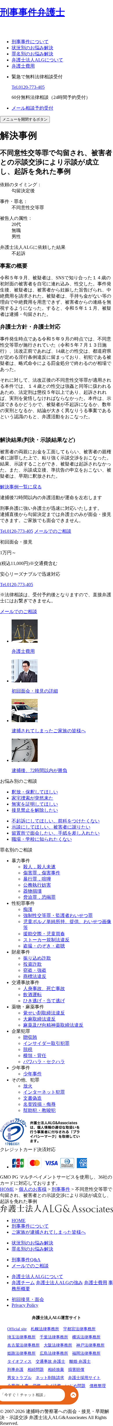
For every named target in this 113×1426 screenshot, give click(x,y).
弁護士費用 (23, 66)
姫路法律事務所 (21, 1353)
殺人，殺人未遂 (39, 866)
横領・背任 (34, 1055)
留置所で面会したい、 (56, 833)
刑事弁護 (15, 1369)
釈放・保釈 (35, 791)
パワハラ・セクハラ (44, 1061)
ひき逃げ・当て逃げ (44, 1000)
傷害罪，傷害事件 (41, 872)
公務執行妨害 (37, 885)
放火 (27, 1085)
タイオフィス (19, 1361)
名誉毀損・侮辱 (39, 1104)
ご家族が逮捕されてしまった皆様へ (49, 1232)
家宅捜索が (32, 798)
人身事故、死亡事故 (44, 988)
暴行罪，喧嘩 (37, 878)
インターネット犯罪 (44, 1092)
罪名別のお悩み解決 (32, 53)
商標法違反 (34, 976)
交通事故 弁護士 (50, 1361)
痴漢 (27, 909)
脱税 (27, 1049)
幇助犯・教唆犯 (39, 1110)
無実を (35, 804)
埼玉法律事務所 (21, 1337)
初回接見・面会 (28, 1299)
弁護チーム (23, 1282)
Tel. (28, 87)
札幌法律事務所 (45, 1329)
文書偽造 (32, 1098)
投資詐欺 (32, 964)
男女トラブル (19, 1378)
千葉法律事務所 (54, 1337)
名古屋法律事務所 (23, 1345)
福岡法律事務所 (86, 1353)
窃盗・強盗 (34, 970)
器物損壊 (32, 891)
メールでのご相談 (52, 531)
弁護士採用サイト (84, 1378)
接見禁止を (35, 810)
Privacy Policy (25, 1305)
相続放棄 (56, 1369)
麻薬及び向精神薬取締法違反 (53, 1025)
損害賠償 (76, 1369)
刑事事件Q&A (26, 1259)
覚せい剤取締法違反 (44, 1012)
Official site (17, 1329)
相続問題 (36, 1369)
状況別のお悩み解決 (32, 47)
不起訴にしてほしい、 (56, 820)
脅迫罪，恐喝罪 (39, 897)
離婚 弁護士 (80, 1361)
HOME (18, 1220)
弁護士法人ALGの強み (59, 1282)
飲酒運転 (32, 994)
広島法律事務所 (54, 1353)
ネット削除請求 (50, 1378)
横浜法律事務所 (86, 1337)
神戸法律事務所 (90, 1345)
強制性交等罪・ (58, 915)
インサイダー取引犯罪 (46, 1043)
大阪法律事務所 (58, 1345)
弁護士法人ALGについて (37, 59)
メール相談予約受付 (32, 108)
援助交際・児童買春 (44, 933)
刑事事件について (30, 41)
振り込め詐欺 (37, 958)
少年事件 (32, 1073)
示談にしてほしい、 (51, 827)
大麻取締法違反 (39, 1018)
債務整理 (98, 1386)
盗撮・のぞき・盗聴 (44, 945)
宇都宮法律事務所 (79, 1329)
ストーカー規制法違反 (46, 939)
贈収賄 (30, 1037)
